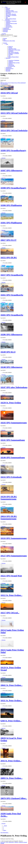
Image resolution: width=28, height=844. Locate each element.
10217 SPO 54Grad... (10, 612)
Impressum (3, 842)
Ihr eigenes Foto (9, 26)
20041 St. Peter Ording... (11, 685)
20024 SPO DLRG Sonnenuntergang (9, 517)
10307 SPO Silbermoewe (11, 170)
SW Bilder (8, 16)
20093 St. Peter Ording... (11, 778)
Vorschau (3, 100)
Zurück (5, 825)
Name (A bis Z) (8, 82)
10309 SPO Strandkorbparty (13, 150)
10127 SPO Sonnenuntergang (14, 556)
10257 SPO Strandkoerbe (12, 275)
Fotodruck (8, 24)
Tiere (7, 17)
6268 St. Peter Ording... (11, 721)
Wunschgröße (8, 25)
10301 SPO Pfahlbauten (11, 222)
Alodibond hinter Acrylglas (11, 23)
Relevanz (3, 82)
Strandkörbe (8, 12)
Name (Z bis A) (14, 82)
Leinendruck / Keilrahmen (11, 21)
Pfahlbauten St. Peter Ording (12, 11)
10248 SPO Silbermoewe (11, 367)
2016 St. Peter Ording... (11, 761)
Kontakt (2, 843)
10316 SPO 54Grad (9, 93)
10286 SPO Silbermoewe (11, 334)
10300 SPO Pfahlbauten (11, 205)
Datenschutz (11, 842)
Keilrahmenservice (7, 29)
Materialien (6, 19)
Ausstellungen (6, 28)
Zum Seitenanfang (5, 832)
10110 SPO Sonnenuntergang (14, 538)
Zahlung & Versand (23, 842)
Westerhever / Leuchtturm (11, 15)
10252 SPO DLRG (9, 257)
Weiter (5, 830)
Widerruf (16, 842)
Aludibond (8, 22)
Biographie (5, 31)
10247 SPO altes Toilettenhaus (14, 387)
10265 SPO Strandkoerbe (12, 315)
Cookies (4, 2)
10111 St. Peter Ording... (11, 700)
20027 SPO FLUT (8, 240)
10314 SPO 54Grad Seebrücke (14, 130)
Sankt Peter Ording (10, 10)
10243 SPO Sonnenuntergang (14, 422)
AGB (7, 842)
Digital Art (8, 8)
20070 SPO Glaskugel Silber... (14, 798)
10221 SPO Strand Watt (11, 576)
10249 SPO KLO (8, 352)
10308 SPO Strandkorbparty (13, 188)
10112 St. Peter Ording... (11, 595)
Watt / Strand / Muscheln (11, 14)
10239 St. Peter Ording (11, 402)
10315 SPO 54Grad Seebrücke (14, 113)
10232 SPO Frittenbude (11, 477)
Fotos (5, 7)
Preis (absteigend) (4, 83)
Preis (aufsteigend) (22, 82)
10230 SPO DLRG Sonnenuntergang (9, 497)
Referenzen (5, 30)
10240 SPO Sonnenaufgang (13, 457)
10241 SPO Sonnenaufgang (13, 440)
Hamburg (8, 9)
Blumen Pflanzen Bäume (11, 18)
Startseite (5, 42)
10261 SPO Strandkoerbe (12, 295)
